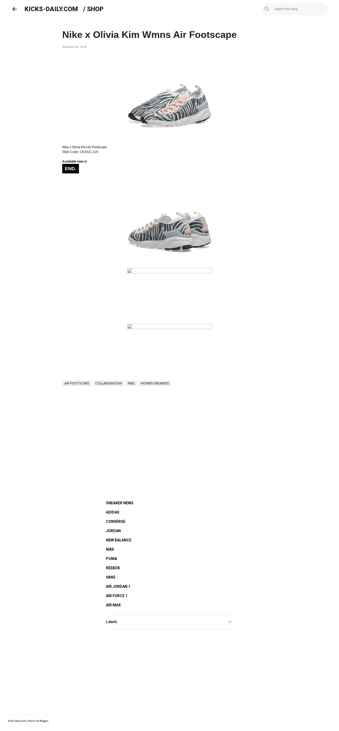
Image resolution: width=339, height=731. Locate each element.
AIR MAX (113, 605)
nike (131, 383)
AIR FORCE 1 (116, 596)
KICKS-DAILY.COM (51, 9)
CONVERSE (115, 521)
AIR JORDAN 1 (118, 586)
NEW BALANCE (118, 540)
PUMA (111, 559)
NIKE (110, 549)
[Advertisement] (169, 441)
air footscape (76, 383)
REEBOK (113, 568)
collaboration (108, 383)
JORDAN (113, 531)
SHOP (95, 9)
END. (70, 168)
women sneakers (155, 383)
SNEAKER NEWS (119, 503)
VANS (110, 577)
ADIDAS (112, 512)
